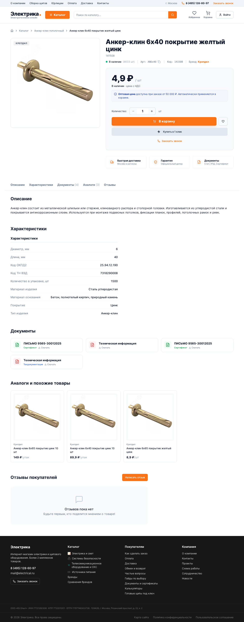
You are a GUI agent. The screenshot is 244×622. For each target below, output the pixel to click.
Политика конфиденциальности (172, 617)
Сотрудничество (192, 573)
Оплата (72, 3)
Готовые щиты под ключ (139, 593)
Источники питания (84, 571)
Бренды (72, 576)
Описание (18, 185)
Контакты (103, 3)
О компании (18, 3)
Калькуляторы (133, 588)
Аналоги (91, 185)
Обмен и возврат (135, 568)
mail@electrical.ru (22, 573)
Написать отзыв (135, 477)
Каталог (59, 15)
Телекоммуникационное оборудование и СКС (86, 565)
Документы (68, 185)
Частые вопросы (135, 573)
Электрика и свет (82, 553)
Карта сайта (141, 617)
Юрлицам (57, 3)
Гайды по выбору (135, 578)
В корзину (167, 121)
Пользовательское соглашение (214, 617)
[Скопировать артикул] (159, 62)
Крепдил (203, 61)
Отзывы (110, 185)
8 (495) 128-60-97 (23, 568)
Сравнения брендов (80, 581)
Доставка (87, 3)
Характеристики (41, 185)
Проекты (187, 563)
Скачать (45, 347)
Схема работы (191, 568)
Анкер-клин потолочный (49, 30)
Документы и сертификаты (141, 583)
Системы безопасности (86, 558)
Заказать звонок (223, 3)
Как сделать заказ (136, 553)
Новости (187, 578)
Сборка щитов (38, 3)
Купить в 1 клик (172, 131)
